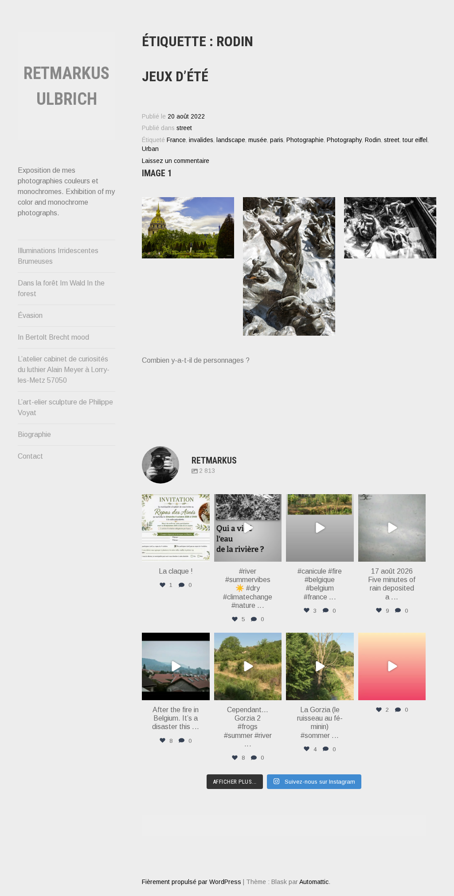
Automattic (314, 881)
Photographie (305, 140)
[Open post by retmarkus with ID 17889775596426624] (392, 528)
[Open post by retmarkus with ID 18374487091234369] (392, 667)
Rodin (373, 140)
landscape (230, 140)
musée (257, 140)
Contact (30, 456)
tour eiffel (415, 140)
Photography (344, 140)
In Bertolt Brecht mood (53, 337)
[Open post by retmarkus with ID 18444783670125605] (248, 528)
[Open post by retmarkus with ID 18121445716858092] (248, 667)
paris (276, 140)
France (176, 140)
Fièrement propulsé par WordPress (191, 881)
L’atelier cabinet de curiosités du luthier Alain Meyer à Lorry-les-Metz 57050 (64, 369)
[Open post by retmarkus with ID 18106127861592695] (176, 667)
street (184, 128)
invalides (201, 140)
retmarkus (175, 501)
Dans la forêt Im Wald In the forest (61, 288)
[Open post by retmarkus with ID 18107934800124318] (176, 528)
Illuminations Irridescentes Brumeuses (58, 256)
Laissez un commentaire (175, 161)
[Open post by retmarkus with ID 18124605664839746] (320, 528)
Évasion (30, 315)
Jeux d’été (175, 76)
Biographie (34, 434)
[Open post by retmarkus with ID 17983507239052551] (320, 667)
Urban (150, 149)
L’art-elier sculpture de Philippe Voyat (65, 407)
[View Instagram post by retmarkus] (202, 553)
